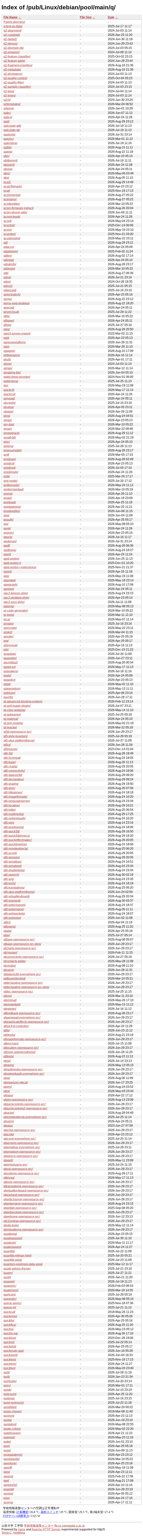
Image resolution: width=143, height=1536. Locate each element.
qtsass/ (8, 1125)
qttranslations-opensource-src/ (23, 1186)
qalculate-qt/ (12, 130)
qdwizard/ (10, 290)
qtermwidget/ (12, 1004)
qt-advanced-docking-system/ (23, 701)
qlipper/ (8, 411)
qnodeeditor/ (12, 511)
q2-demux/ (11, 43)
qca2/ (7, 182)
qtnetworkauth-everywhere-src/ (24, 1073)
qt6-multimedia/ (14, 814)
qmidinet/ (10, 467)
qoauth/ (8, 519)
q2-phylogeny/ (13, 73)
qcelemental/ (12, 195)
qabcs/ (8, 117)
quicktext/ (10, 1359)
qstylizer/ (9, 692)
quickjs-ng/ (11, 1333)
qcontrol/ (9, 225)
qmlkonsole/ (12, 485)
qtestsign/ (10, 1008)
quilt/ (7, 1376)
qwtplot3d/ (10, 1485)
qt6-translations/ (14, 887)
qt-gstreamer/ (12, 714)
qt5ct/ (7, 744)
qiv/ (6, 385)
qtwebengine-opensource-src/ (23, 1203)
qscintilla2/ (11, 662)
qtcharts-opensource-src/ (20, 948)
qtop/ (7, 1078)
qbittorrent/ (11, 160)
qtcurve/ (9, 969)
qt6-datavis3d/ (13, 775)
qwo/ (7, 1471)
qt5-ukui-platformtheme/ (19, 740)
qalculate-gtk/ (12, 125)
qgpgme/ (9, 350)
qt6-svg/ (9, 879)
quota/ (8, 1420)
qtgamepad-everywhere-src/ (22, 1017)
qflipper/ (9, 320)
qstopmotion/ (12, 688)
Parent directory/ (14, 22)
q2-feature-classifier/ (17, 56)
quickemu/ (10, 1316)
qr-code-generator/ (16, 610)
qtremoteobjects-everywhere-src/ (25, 1117)
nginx (21, 1529)
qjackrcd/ (9, 394)
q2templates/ (12, 104)
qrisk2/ (8, 632)
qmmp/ (8, 493)
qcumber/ (10, 234)
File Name (11, 17)
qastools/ (9, 134)
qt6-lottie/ (10, 809)
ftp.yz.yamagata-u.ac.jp (69, 1525)
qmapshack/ (12, 433)
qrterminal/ (11, 645)
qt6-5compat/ (12, 757)
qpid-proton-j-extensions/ (20, 567)
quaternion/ (11, 1290)
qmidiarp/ (10, 459)
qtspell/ (8, 1160)
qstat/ (7, 684)
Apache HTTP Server (46, 1529)
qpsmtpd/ (10, 580)
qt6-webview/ (12, 917)
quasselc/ (10, 1285)
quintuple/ (10, 1381)
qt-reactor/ (10, 727)
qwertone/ (10, 1463)
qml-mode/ (11, 480)
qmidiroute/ (11, 472)
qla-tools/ (10, 402)
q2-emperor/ (12, 52)
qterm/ (8, 995)
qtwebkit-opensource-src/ (20, 1207)
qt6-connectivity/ (14, 770)
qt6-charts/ (10, 766)
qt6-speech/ (11, 874)
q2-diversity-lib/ (14, 47)
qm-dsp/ (9, 424)
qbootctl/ (9, 164)
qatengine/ (11, 143)
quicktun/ (9, 1368)
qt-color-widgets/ (14, 710)
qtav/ (7, 935)
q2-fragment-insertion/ (18, 65)
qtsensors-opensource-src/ (21, 1143)
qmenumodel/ (13, 450)
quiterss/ (9, 1398)
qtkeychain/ (11, 1043)
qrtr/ (6, 649)
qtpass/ (8, 1095)
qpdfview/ (10, 550)
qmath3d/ (10, 437)
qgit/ (6, 337)
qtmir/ (7, 1060)
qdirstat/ (9, 260)
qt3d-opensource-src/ (17, 731)
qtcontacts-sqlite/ (15, 961)
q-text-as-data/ (13, 26)
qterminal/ (10, 1000)
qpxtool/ (9, 588)
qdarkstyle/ (11, 251)
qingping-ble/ (12, 372)
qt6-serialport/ (13, 866)
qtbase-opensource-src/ (19, 939)
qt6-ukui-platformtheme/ (19, 891)
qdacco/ (9, 246)
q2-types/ (10, 95)
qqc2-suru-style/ (14, 602)
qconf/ (8, 221)
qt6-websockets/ (14, 913)
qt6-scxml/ (10, 853)
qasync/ (9, 138)
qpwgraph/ (11, 584)
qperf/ (7, 554)
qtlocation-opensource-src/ (21, 1047)
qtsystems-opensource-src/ (21, 1173)
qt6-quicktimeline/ (15, 844)
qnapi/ (8, 498)
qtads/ (8, 930)
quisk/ (7, 1389)
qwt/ (6, 1480)
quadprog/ (10, 1233)
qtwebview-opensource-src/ (22, 1216)
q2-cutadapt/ (12, 34)
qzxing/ (8, 1502)
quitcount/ (10, 1394)
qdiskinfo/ (10, 264)
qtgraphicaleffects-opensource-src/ (26, 1021)
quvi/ (7, 1446)
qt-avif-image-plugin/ (17, 705)
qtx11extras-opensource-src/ (22, 1221)
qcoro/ (8, 229)
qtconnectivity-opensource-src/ (24, 956)
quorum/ (9, 1415)
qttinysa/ (9, 1177)
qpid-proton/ (11, 558)
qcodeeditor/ (12, 203)
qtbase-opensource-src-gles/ (22, 944)
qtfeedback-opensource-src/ (22, 1013)
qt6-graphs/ (11, 783)
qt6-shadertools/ (14, 870)
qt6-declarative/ (14, 779)
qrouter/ (9, 636)
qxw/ (7, 1498)
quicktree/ (10, 1363)
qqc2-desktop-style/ (16, 597)
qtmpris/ (9, 1065)
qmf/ (6, 454)
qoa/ (6, 515)
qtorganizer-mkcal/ (16, 1082)
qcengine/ (10, 199)
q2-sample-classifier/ (17, 86)
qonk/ (7, 528)
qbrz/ (7, 173)
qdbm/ (8, 255)
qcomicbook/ (12, 216)
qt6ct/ (7, 922)
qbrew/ (8, 169)
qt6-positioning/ (14, 827)
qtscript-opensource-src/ (19, 1130)
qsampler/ (10, 658)
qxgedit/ (9, 1489)
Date (111, 17)
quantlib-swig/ (13, 1259)
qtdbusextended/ (15, 978)
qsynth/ (8, 697)
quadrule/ (10, 1242)
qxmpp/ (8, 1493)
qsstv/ (7, 675)
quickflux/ (10, 1324)
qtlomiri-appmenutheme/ (20, 1052)
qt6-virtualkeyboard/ (17, 896)
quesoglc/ (10, 1298)
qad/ (6, 121)
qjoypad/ (9, 398)
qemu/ (8, 299)
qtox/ (7, 1091)
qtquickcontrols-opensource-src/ (25, 1104)
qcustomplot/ (12, 238)
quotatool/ (10, 1424)
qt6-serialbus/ (12, 861)
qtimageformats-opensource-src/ (25, 1039)
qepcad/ (9, 307)
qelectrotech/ (12, 294)
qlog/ (7, 415)
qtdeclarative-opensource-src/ (23, 982)
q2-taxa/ (9, 91)
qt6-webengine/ (14, 909)
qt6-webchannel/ (15, 905)
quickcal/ (9, 1311)
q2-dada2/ (10, 39)
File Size (86, 17)
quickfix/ (9, 1320)
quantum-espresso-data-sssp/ (23, 1264)
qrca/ (7, 619)
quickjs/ (9, 1329)
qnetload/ (10, 502)
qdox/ (7, 281)
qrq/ (6, 640)
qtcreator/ (10, 965)
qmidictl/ (9, 463)
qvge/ (7, 1450)
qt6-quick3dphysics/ (17, 835)
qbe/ (6, 156)
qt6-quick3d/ (12, 831)
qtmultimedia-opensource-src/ (23, 1069)
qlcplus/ (9, 407)
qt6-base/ (10, 762)
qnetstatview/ (12, 506)
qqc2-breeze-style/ (16, 593)
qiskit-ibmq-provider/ (17, 376)
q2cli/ (7, 99)
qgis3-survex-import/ (17, 333)
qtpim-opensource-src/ (18, 1099)
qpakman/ (10, 541)
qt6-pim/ (9, 822)
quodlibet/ (10, 1407)
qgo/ (6, 346)
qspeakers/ (11, 671)
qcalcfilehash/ (13, 186)
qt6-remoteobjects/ (16, 848)
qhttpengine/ (12, 355)
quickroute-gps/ (14, 1350)
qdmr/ (7, 277)
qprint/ (8, 571)
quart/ (7, 1277)
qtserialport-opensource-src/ (22, 1151)
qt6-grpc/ (9, 788)
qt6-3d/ (8, 753)
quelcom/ (10, 1294)
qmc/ (7, 441)
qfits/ (7, 316)
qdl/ (6, 273)
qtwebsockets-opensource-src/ (24, 1212)
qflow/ (7, 325)
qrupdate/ (10, 653)
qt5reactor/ (11, 749)
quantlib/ (9, 1251)
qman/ (8, 428)
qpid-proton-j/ (12, 563)
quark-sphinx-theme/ (17, 1268)
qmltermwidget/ (14, 489)
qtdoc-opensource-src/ (18, 991)
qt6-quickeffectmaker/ (18, 840)
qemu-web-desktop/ (17, 303)
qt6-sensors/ (12, 857)
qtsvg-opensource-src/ (18, 1168)
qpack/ (8, 537)
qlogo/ (8, 420)
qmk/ (7, 476)
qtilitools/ (9, 1034)
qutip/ (7, 1441)
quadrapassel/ (13, 1238)
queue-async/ (12, 1303)
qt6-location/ (12, 805)
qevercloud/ (11, 311)
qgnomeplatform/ (15, 342)
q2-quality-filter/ (14, 82)
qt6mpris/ (10, 926)
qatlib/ (8, 147)
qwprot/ (8, 1476)
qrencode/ (10, 627)
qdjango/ (9, 268)
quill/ (7, 1372)
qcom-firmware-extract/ (19, 208)
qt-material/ (11, 718)
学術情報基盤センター (39, 1525)
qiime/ (8, 363)
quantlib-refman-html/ (17, 1255)
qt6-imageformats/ (15, 796)
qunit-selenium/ (14, 1402)
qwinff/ (8, 1467)
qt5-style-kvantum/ (16, 736)
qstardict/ (9, 679)
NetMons (19, 1532)
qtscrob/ (9, 1134)
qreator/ (9, 623)
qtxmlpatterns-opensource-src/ (23, 1229)
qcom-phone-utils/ (15, 212)
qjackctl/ (9, 389)
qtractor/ (9, 1112)
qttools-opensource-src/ (19, 1182)
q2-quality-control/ (15, 78)
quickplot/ (10, 1346)
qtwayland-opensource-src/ (21, 1194)
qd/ (6, 242)
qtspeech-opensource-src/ (21, 1156)
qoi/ (6, 524)
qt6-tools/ (10, 883)
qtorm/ (8, 1086)
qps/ (6, 576)
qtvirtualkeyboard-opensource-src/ (26, 1190)
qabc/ (7, 112)
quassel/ (9, 1281)
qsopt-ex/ (10, 666)
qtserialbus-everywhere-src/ (22, 1147)
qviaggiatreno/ (13, 1454)
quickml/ (9, 1342)
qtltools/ (9, 1056)
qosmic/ (9, 532)
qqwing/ (9, 606)
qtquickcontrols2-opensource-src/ (25, 1108)
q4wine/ (9, 108)
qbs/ (6, 177)
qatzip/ (8, 151)
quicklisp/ (10, 1337)
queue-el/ (10, 1307)
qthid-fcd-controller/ (16, 1026)
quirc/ (7, 1385)
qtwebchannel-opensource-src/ (24, 1199)
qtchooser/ (10, 952)
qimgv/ (8, 368)
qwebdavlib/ (12, 1459)
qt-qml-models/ (13, 723)
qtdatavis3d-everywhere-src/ (22, 974)
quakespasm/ (12, 1247)
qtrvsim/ (9, 1121)
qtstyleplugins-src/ (15, 1164)
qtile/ (7, 1030)
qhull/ (7, 359)
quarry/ (8, 1272)
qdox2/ (8, 285)
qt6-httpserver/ (13, 792)
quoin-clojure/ (13, 1411)
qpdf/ (7, 545)
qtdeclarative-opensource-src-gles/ (26, 987)
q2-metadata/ (12, 69)
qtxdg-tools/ (11, 1225)
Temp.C (6, 1532)
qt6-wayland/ (12, 900)
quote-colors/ (12, 1428)
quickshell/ (11, 1355)
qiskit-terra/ (11, 381)
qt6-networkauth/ (15, 818)
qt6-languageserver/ (17, 801)
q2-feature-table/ (14, 60)
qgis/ (7, 329)
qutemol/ (9, 1437)
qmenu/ (8, 446)
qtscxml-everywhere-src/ (20, 1138)
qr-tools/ (9, 614)
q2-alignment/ (13, 30)
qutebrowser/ (12, 1433)
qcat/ (7, 190)
